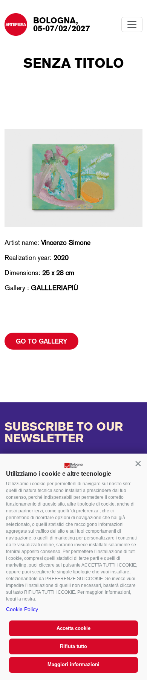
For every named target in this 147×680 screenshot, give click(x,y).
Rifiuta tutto (73, 646)
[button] (138, 463)
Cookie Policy (22, 609)
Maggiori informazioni (73, 664)
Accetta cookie (73, 628)
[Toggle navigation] (131, 24)
